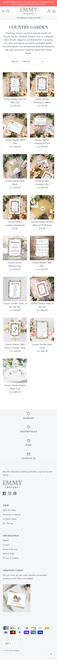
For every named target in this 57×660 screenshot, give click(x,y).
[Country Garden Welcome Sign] (15, 248)
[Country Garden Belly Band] (15, 166)
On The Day (8, 523)
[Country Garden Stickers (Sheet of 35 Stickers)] (42, 207)
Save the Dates (9, 510)
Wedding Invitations (12, 514)
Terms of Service (10, 549)
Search (6, 540)
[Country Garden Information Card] (42, 125)
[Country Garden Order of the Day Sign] (15, 289)
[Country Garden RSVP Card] (15, 125)
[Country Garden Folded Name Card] (15, 370)
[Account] (48, 11)
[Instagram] (9, 493)
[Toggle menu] (3, 11)
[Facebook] (4, 493)
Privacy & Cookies (11, 558)
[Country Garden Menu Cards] (42, 330)
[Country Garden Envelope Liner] (42, 166)
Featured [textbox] (26, 61)
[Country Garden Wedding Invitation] (42, 84)
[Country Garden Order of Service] (42, 289)
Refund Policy (9, 553)
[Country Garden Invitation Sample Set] (15, 207)
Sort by (15, 61)
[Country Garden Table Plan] (42, 248)
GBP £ (8, 643)
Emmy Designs (14, 650)
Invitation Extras (9, 518)
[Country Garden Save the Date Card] (15, 84)
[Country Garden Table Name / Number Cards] (15, 330)
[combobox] (32, 61)
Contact (6, 544)
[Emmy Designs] (28, 11)
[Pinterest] (14, 493)
